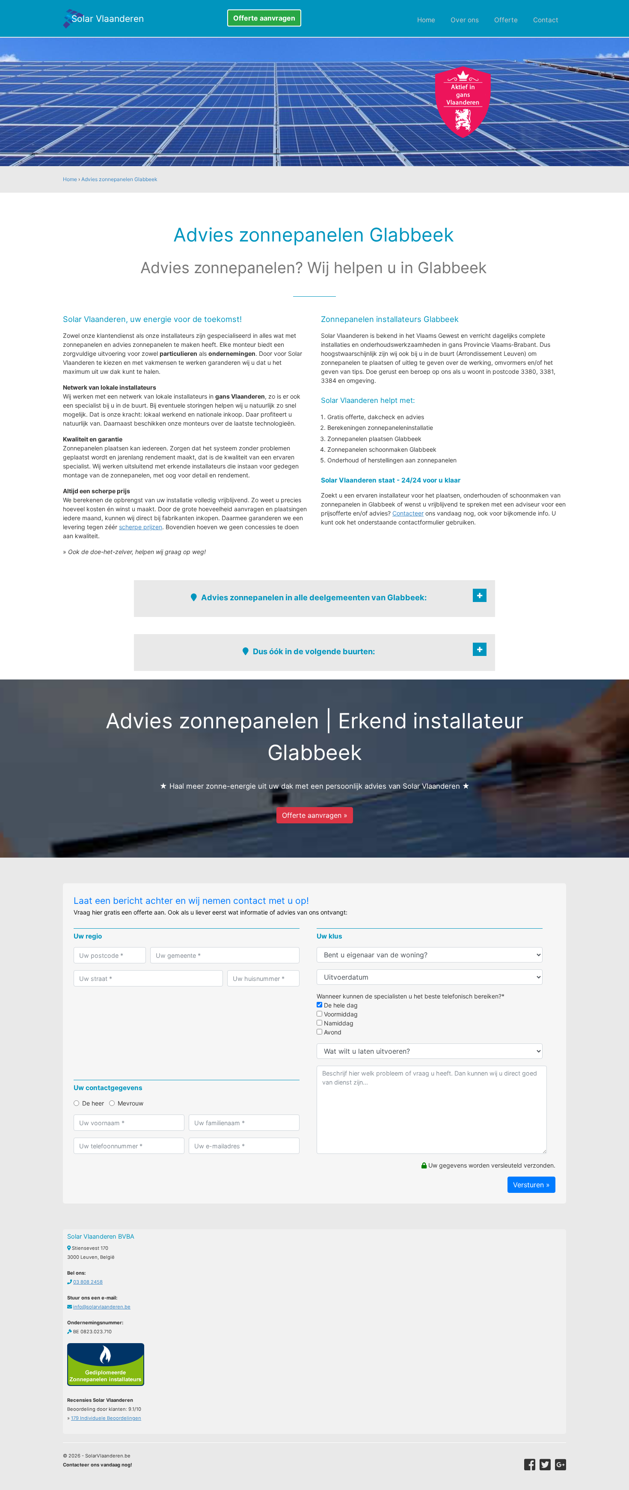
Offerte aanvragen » (314, 815)
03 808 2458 (88, 1282)
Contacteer (408, 513)
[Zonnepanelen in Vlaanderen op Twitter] (545, 1464)
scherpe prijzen (140, 526)
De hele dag (340, 1005)
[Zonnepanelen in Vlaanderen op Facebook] (529, 1464)
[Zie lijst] (480, 595)
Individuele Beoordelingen (106, 1418)
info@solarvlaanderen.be (102, 1307)
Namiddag (337, 1023)
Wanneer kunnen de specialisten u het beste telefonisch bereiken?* (410, 996)
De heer (93, 1103)
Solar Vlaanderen (107, 18)
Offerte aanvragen (264, 18)
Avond (331, 1032)
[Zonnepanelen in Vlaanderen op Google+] (560, 1464)
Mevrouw (130, 1103)
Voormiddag (340, 1014)
